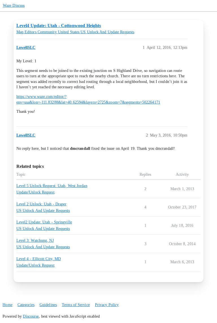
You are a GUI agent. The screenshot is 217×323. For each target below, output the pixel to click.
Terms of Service (76, 305)
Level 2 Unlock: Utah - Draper (41, 204)
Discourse (31, 316)
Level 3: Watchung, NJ (35, 240)
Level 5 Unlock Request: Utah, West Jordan (51, 186)
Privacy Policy (107, 305)
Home (7, 305)
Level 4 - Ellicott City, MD (38, 259)
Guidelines (48, 305)
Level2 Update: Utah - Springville (44, 222)
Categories (26, 305)
